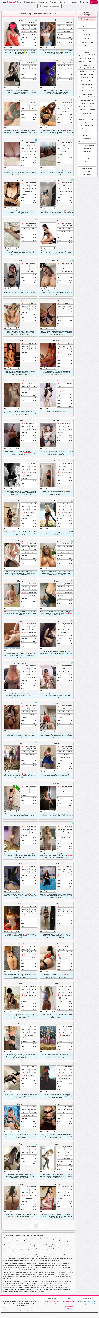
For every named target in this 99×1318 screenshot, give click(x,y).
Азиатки (91, 103)
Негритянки (91, 106)
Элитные (92, 61)
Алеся (56, 904)
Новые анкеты (87, 23)
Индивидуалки (29, 2)
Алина (56, 140)
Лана (20, 621)
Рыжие (92, 119)
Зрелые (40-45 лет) (87, 77)
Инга (56, 100)
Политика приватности (68, 1303)
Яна (20, 703)
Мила (20, 783)
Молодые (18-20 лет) (87, 68)
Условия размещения (69, 1301)
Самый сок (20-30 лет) (87, 71)
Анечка (20, 20)
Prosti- (11, 2)
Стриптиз (87, 161)
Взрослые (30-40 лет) (87, 74)
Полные (91, 90)
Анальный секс (87, 132)
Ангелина (56, 1184)
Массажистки (43, 2)
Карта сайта (69, 1306)
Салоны (62, 2)
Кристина (20, 381)
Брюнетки (82, 119)
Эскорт (87, 158)
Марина (20, 581)
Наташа (20, 180)
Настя (20, 60)
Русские (82, 103)
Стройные (92, 87)
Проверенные (87, 27)
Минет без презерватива (87, 142)
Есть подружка (87, 174)
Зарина (56, 1144)
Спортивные (82, 90)
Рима (20, 1024)
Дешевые (82, 55)
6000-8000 (82, 61)
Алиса (20, 140)
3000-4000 (82, 58)
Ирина (20, 461)
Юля (56, 20)
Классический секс (87, 125)
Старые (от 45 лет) (87, 81)
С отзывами (87, 30)
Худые (82, 87)
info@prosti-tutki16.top (89, 1301)
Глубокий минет (87, 138)
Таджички (92, 109)
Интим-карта (72, 2)
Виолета (20, 1104)
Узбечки (82, 109)
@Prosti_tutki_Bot (90, 1304)
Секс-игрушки (87, 171)
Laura (56, 501)
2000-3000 (91, 55)
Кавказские (82, 106)
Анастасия (56, 260)
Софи (20, 100)
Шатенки (91, 116)
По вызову (87, 34)
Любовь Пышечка (20, 663)
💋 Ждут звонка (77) (87, 19)
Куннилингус (87, 151)
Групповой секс (87, 135)
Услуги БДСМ (87, 148)
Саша (20, 220)
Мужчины (53, 2)
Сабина (56, 461)
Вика (56, 541)
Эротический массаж (87, 145)
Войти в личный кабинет (51, 1303)
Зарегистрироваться (51, 1301)
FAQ (68, 1308)
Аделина (56, 421)
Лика (56, 944)
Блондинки (82, 116)
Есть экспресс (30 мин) (87, 42)
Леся (56, 60)
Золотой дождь (87, 168)
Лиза (56, 663)
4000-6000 (91, 58)
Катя (56, 381)
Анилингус (87, 155)
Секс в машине (87, 128)
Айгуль (56, 1104)
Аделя (56, 703)
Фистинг (87, 165)
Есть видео (87, 38)
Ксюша (56, 581)
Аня (20, 1144)
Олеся (56, 300)
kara (56, 220)
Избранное (84, 2)
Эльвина (56, 743)
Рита (20, 823)
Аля (20, 300)
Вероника (56, 783)
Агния (20, 904)
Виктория (56, 340)
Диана (20, 1184)
